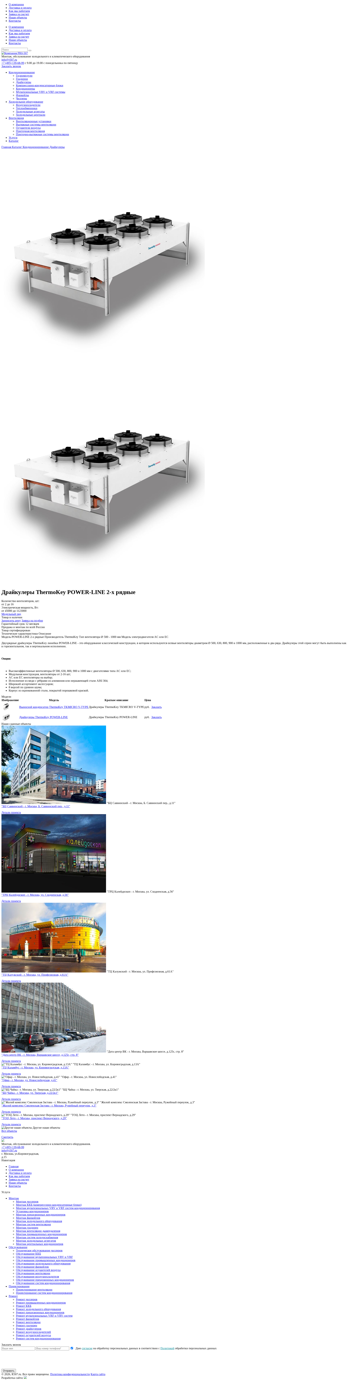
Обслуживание (18, 1247)
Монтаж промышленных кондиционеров (41, 1234)
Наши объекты (18, 17)
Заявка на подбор (32, 620)
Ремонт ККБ (23, 1305)
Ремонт (13, 1296)
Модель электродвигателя (137, 636)
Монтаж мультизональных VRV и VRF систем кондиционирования (58, 1208)
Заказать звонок (11, 66)
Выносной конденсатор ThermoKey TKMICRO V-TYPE (53, 707)
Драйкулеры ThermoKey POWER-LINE (43, 717)
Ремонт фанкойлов (27, 1318)
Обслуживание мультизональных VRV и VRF (44, 1257)
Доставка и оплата (20, 7)
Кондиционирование (22, 72)
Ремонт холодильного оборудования (38, 1309)
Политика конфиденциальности (70, 1374)
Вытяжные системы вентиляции (36, 124)
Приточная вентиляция (30, 131)
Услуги (13, 137)
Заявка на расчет (19, 14)
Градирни (22, 78)
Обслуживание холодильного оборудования (43, 1263)
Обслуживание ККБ (28, 1253)
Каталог (14, 140)
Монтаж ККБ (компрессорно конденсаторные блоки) (49, 1204)
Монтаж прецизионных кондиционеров (40, 1214)
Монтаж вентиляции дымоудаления (38, 1230)
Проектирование (19, 1286)
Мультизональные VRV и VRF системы (40, 91)
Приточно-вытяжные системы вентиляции (42, 134)
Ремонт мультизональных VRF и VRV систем (44, 1315)
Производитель (54, 636)
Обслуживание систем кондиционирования (43, 1283)
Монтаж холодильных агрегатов (36, 1240)
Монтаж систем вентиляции (33, 1224)
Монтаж (14, 1198)
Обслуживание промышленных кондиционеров (45, 1260)
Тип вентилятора (89, 636)
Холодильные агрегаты (30, 111)
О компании (16, 4)
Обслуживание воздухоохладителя (37, 1276)
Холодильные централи (30, 114)
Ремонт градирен (26, 1325)
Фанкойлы (22, 95)
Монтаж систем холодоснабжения (37, 1237)
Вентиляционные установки (33, 121)
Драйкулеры (23, 82)
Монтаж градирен (27, 1227)
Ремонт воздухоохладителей (33, 1332)
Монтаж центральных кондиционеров (39, 1243)
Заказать (156, 707)
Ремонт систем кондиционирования (38, 1338)
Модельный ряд (11, 614)
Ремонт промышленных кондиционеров (41, 1302)
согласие (87, 1348)
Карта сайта (98, 1374)
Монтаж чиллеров (27, 1201)
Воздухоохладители (28, 105)
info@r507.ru (9, 59)
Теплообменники (26, 108)
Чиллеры (21, 98)
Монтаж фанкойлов (28, 1217)
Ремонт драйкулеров (28, 1328)
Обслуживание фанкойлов (32, 1266)
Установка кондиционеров (32, 1211)
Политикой (167, 1348)
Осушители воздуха (28, 127)
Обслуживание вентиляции (33, 1273)
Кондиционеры (25, 88)
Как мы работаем (19, 11)
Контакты (15, 20)
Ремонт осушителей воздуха (33, 1335)
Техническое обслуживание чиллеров (39, 1250)
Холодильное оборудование (26, 101)
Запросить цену (11, 620)
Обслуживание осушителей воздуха (38, 1270)
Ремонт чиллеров (26, 1299)
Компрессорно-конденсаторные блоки (39, 85)
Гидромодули (24, 75)
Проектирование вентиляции (34, 1289)
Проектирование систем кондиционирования (44, 1292)
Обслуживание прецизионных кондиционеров (45, 1279)
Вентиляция (16, 118)
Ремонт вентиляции (28, 1322)
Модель (6, 636)
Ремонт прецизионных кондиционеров (40, 1312)
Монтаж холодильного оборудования (39, 1221)
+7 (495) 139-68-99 (12, 62)
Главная (13, 1166)
